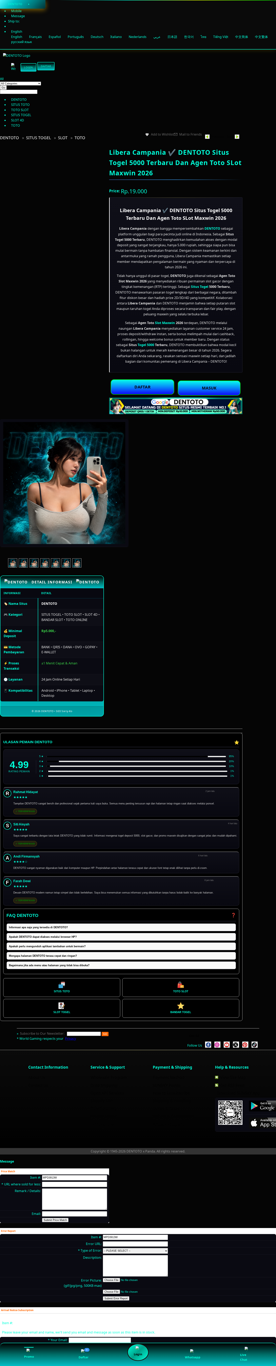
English (16, 37)
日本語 (172, 37)
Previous (217, 137)
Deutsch (97, 37)
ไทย (203, 37)
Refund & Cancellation (173, 1116)
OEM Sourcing (104, 1108)
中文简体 (241, 37)
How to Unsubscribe (171, 1093)
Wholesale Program (109, 1077)
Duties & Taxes (166, 1108)
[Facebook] (208, 1045)
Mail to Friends (190, 134)
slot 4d (194, 1035)
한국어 (189, 37)
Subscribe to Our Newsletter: (42, 1033)
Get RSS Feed (232, 1085)
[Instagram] (217, 1045)
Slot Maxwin (165, 323)
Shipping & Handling (172, 1100)
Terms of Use (103, 1124)
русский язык (21, 42)
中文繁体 (261, 37)
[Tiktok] (255, 1045)
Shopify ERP (102, 1100)
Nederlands (137, 37)
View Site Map (233, 1077)
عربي (157, 37)
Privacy (70, 1038)
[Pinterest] (245, 1045)
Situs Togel (199, 286)
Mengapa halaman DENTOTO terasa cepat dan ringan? (43, 955)
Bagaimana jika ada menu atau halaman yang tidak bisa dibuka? (49, 965)
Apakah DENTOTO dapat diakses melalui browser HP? (43, 936)
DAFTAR (142, 386)
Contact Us (38, 1085)
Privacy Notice (104, 1116)
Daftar (46, 66)
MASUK (209, 388)
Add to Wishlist (162, 134)
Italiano (116, 37)
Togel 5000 (146, 345)
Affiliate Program (168, 1124)
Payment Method (168, 1077)
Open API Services (107, 1093)
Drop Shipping (104, 1085)
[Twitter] (236, 1045)
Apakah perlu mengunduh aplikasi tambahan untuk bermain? (47, 946)
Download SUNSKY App (238, 1093)
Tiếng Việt (220, 37)
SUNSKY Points (166, 1085)
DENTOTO (9, 137)
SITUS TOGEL (38, 137)
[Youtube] (227, 1045)
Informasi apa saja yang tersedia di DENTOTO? (38, 927)
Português (76, 37)
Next (230, 137)
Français (35, 37)
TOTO (80, 137)
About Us (36, 1077)
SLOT (62, 137)
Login (28, 67)
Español (55, 37)
